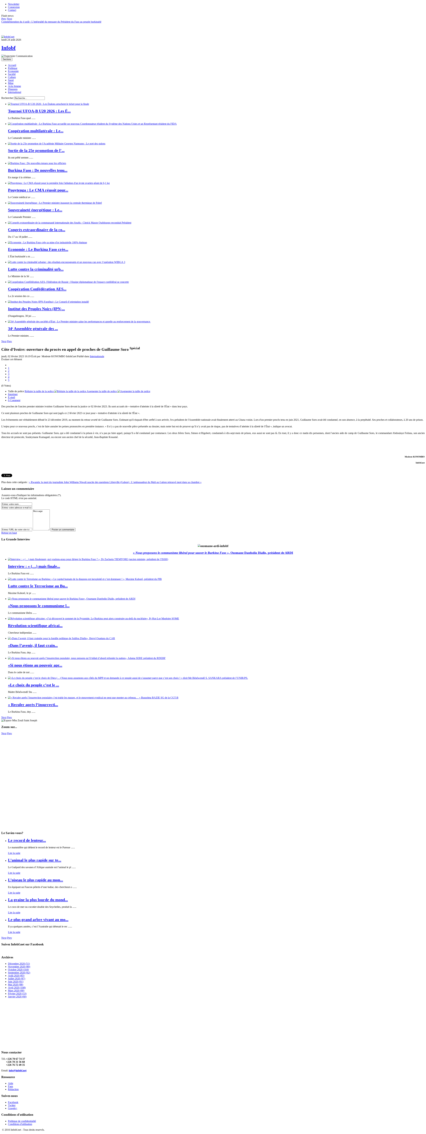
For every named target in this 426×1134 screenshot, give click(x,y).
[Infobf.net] (7, 36)
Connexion (14, 7)
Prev (9, 341)
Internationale (97, 356)
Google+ (12, 1108)
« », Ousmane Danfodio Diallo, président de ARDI (213, 553)
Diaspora (12, 89)
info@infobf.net (17, 1070)
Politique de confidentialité (22, 1121)
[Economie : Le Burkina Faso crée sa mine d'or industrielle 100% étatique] (47, 242)
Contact (12, 10)
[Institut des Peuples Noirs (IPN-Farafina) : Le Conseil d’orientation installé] (48, 301)
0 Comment (14, 400)
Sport (11, 80)
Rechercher (7, 98)
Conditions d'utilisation (20, 1124)
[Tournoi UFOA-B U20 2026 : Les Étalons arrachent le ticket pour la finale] (48, 104)
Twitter (11, 1105)
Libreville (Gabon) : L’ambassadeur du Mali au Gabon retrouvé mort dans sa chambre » (155, 482)
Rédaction (13, 1089)
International (14, 92)
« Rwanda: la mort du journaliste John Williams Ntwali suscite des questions (69, 482)
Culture (12, 77)
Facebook (13, 1102)
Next (3, 341)
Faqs (10, 1086)
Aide (10, 1083)
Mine (10, 83)
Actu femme (14, 86)
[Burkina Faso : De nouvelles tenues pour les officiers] (37, 163)
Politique (12, 68)
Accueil (12, 65)
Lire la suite (14, 853)
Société (12, 74)
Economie (13, 71)
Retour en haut (9, 532)
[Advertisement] (101, 758)
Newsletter (13, 4)
